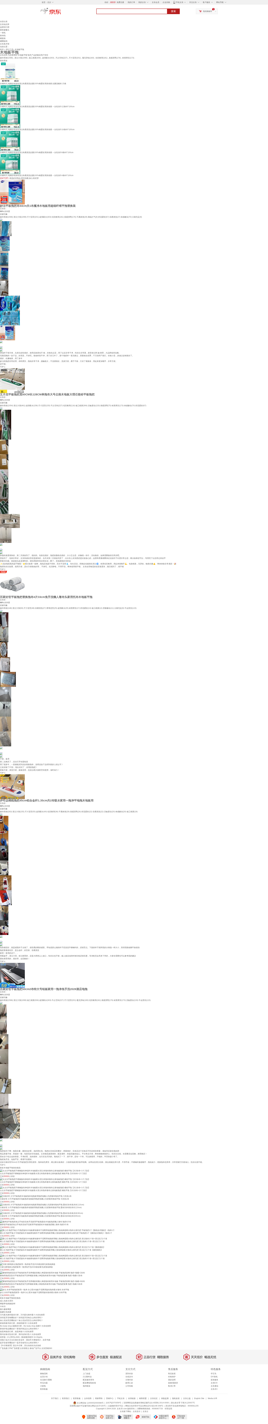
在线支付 (129, 1377)
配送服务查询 (88, 1380)
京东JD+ (214, 1389)
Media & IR (212, 1398)
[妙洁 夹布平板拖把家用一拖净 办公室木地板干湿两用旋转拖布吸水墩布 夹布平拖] (34, 1290)
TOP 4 (2, 961)
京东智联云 (24, 1348)
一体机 (3, 33)
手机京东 (179, 2)
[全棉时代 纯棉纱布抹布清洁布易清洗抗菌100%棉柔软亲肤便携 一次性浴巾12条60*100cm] (10, 95)
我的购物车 (207, 11)
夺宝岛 (213, 1374)
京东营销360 (46, 1348)
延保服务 (214, 1380)
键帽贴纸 (3, 41)
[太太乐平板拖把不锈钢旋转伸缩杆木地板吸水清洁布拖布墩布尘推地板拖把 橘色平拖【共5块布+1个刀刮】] (45, 1179)
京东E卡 (214, 1383)
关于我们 (54, 1398)
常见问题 (44, 1383)
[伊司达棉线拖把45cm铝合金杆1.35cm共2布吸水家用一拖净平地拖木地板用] (12, 786)
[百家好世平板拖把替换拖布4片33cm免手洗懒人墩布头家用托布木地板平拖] (12, 583)
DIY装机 (214, 1377)
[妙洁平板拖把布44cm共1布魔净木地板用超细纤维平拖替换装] (12, 192)
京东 (61, 12)
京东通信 (214, 1386)
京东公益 (187, 1398)
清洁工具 (9, 49)
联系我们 (65, 1398)
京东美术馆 (4, 44)
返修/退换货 (173, 1383)
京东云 (145, 1411)
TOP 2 (2, 569)
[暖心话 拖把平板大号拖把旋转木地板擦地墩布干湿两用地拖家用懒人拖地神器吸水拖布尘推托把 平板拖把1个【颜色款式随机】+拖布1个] (57, 1230)
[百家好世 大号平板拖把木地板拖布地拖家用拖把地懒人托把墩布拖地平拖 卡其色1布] (35, 1196)
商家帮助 (99, 1398)
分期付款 (129, 1380)
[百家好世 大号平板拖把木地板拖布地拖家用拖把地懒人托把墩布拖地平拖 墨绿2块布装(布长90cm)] (41, 1213)
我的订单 (131, 2)
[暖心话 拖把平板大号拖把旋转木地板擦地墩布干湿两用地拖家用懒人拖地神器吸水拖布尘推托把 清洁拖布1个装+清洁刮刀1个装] (53, 1239)
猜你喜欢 (3, 61)
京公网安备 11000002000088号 (90, 1403)
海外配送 (86, 1386)
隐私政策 (176, 1398)
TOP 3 (2, 773)
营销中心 (110, 1398)
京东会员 (155, 2)
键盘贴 (3, 38)
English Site (199, 1398)
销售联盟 (143, 1398)
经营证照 (168, 1409)
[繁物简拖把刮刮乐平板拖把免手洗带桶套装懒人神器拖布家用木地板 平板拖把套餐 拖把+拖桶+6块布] (42, 1281)
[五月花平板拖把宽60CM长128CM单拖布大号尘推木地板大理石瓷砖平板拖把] (12, 380)
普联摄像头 (4, 30)
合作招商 (88, 1398)
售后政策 (172, 1374)
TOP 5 (2, 1165)
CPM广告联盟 (14, 1348)
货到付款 (129, 1374)
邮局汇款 (129, 1383)
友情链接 (132, 1398)
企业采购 (166, 2)
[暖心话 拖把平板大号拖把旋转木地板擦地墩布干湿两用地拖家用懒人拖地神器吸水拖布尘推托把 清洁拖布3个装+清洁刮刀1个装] (53, 1255)
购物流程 (44, 1374)
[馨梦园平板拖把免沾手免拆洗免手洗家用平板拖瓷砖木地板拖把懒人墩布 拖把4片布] (35, 1222)
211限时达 (87, 1377)
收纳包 (3, 35)
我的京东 (142, 2)
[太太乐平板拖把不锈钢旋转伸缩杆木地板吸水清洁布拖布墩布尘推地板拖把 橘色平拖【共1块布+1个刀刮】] (45, 1188)
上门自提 (86, 1374)
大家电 (43, 1386)
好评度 (7, 211)
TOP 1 (2, 367)
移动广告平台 (35, 1348)
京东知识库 (4, 24)
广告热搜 (3, 1348)
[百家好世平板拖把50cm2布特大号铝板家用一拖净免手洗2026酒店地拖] (12, 975)
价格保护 (172, 1377)
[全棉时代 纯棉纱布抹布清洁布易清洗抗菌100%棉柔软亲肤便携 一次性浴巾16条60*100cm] (10, 118)
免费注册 (120, 2)
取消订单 (172, 1386)
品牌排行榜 (4, 27)
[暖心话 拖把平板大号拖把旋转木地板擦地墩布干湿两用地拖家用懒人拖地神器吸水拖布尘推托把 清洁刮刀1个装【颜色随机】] (52, 1247)
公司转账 (129, 1386)
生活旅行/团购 (46, 1380)
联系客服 (44, 1389)
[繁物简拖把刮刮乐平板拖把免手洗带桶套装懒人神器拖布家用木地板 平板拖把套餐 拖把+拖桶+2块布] (42, 1273)
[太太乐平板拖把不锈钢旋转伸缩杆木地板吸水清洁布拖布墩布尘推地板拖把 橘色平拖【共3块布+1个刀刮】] (45, 1170)
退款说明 (172, 1380)
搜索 (173, 11)
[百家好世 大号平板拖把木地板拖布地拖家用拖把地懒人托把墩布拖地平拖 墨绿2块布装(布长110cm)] (42, 1204)
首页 (2, 49)
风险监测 (165, 1398)
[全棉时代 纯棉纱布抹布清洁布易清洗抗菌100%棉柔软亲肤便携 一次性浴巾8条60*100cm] (10, 141)
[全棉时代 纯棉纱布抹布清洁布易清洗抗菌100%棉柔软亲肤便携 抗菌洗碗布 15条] (10, 72)
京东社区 (154, 1398)
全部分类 (3, 21)
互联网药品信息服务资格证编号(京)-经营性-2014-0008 (146, 1403)
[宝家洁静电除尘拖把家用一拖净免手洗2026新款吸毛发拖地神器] (27, 1264)
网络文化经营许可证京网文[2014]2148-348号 (144, 1406)
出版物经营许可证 (115, 1406)
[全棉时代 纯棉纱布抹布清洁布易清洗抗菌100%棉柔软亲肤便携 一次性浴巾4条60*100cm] (10, 164)
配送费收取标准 (89, 1383)
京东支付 (136, 1411)
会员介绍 (44, 1377)
